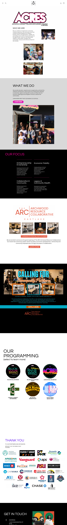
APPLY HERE (33, 307)
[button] (2, 3)
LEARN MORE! (34, 247)
